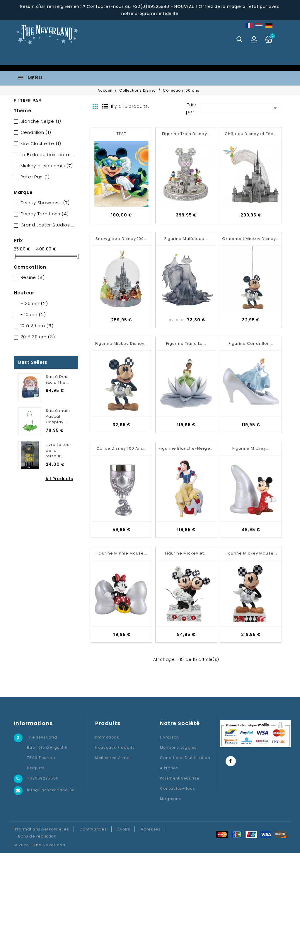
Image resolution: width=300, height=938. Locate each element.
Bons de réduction (37, 836)
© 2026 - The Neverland (39, 845)
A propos (169, 767)
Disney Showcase (45, 202)
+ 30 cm (34, 303)
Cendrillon (36, 132)
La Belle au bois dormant (48, 154)
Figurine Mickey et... (186, 553)
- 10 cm (33, 314)
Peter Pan (35, 177)
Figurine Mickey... (251, 448)
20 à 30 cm (38, 337)
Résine (33, 277)
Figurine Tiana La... (186, 343)
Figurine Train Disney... (186, 134)
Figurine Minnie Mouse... (121, 553)
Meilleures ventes (113, 757)
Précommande (129, 54)
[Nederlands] (259, 25)
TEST (121, 134)
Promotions (107, 737)
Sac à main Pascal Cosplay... (58, 416)
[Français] (249, 25)
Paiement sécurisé (179, 778)
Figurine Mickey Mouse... (251, 553)
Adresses (151, 829)
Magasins (170, 798)
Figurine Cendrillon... (251, 343)
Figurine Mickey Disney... (121, 343)
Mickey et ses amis (47, 166)
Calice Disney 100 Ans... (121, 448)
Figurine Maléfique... (186, 238)
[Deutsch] (269, 25)
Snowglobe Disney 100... (121, 238)
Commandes (93, 829)
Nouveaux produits (115, 747)
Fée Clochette (41, 143)
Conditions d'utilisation (185, 757)
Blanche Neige (41, 121)
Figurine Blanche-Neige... (186, 448)
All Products (59, 479)
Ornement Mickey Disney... (250, 238)
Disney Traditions (45, 214)
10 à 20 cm (37, 326)
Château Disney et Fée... (251, 134)
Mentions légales (178, 747)
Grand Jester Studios (48, 225)
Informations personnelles (41, 829)
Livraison (169, 737)
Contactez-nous (177, 788)
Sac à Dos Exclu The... (57, 379)
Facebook (231, 761)
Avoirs (123, 829)
